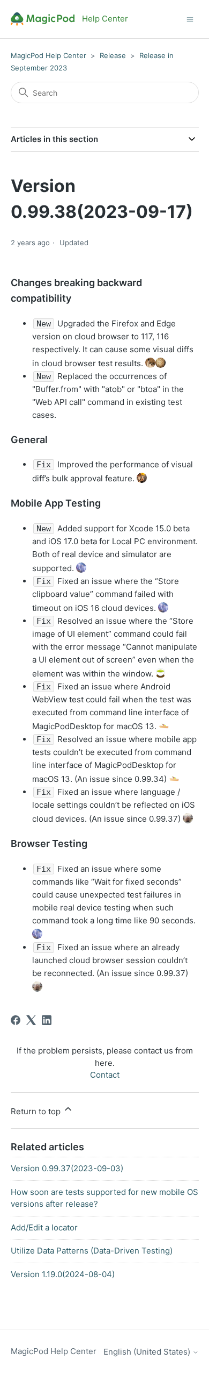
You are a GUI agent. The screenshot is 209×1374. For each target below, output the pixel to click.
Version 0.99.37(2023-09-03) (67, 1168)
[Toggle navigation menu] (189, 18)
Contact (105, 1075)
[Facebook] (15, 1020)
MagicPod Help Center (48, 55)
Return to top (37, 1111)
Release (113, 55)
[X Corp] (31, 1020)
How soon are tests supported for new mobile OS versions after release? (104, 1198)
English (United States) (147, 1351)
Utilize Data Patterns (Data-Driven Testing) (92, 1250)
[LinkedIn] (46, 1020)
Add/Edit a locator (44, 1227)
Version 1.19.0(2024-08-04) (63, 1274)
